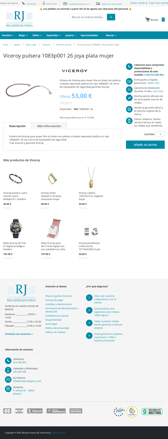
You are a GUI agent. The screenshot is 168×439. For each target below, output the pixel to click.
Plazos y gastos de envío (58, 295)
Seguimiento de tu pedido (112, 4)
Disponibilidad (53, 319)
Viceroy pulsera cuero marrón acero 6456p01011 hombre (15, 196)
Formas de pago (54, 300)
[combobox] (92, 17)
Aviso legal (51, 323)
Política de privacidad (57, 328)
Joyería (17, 44)
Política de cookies (55, 332)
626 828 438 (19, 371)
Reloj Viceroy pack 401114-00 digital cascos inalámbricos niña (53, 246)
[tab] (17, 125)
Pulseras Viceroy (64, 44)
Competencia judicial (57, 315)
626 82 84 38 (51, 4)
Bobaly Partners (58, 432)
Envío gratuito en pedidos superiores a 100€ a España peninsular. (108, 337)
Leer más (158, 91)
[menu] (84, 35)
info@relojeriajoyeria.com (79, 4)
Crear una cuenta (158, 2)
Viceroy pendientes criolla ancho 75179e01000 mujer (89, 246)
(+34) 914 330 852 (154, 74)
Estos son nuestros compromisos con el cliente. (105, 299)
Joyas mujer (31, 44)
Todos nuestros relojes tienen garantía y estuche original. (108, 324)
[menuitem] (7, 35)
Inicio (5, 44)
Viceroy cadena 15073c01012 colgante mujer (91, 196)
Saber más (153, 82)
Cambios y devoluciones (58, 304)
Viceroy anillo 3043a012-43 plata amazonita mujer (51, 196)
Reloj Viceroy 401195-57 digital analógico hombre (15, 246)
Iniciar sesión (137, 2)
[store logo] (19, 19)
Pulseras (47, 44)
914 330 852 (31, 4)
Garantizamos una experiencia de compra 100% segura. (106, 312)
